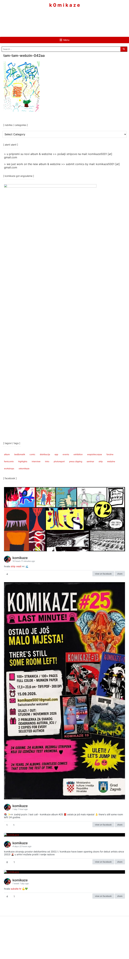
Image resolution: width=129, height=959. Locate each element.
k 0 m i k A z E (64, 5)
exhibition (78, 454)
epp (56, 454)
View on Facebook (103, 573)
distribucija (45, 454)
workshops (9, 468)
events (66, 454)
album (7, 454)
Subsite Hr (16, 888)
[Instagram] (64, 18)
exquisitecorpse (94, 454)
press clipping (75, 461)
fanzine (109, 454)
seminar (90, 461)
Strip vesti (16, 566)
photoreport (59, 461)
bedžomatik (19, 454)
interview (36, 461)
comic (32, 454)
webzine (111, 461)
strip (101, 461)
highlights (22, 461)
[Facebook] (54, 18)
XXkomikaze (24, 468)
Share (119, 573)
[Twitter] (75, 18)
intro (47, 461)
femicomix (9, 461)
